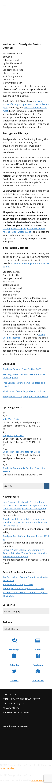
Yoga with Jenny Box (13, 435)
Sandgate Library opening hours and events (25, 396)
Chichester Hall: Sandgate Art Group (21, 451)
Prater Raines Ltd (40, 780)
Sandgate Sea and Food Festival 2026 (22, 369)
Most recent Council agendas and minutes (25, 391)
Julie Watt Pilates (11, 419)
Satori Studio (7, 768)
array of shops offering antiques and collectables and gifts (26, 104)
